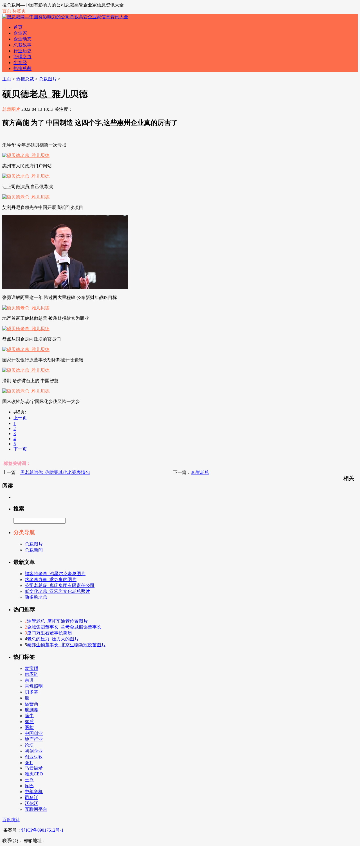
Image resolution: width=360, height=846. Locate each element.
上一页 (20, 417)
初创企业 (34, 751)
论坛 (29, 745)
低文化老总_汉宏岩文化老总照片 (57, 591)
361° (29, 762)
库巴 (29, 785)
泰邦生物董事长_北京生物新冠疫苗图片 (66, 644)
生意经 (20, 62)
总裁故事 (23, 44)
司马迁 (31, 797)
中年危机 (34, 791)
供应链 (31, 674)
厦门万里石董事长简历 (49, 633)
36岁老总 (200, 472)
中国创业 (34, 733)
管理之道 (23, 56)
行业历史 (23, 50)
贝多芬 (31, 692)
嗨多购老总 (36, 597)
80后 (29, 721)
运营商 (31, 703)
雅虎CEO (34, 773)
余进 (29, 680)
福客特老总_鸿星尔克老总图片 (55, 573)
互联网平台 (36, 809)
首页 (6, 10)
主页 (6, 78)
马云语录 (34, 768)
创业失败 (34, 757)
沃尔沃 (31, 803)
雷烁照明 (34, 686)
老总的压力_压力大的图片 (53, 638)
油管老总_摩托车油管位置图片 (57, 621)
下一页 (20, 449)
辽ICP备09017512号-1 (42, 830)
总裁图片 (48, 78)
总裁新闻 (34, 550)
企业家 (20, 33)
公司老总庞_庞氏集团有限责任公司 (59, 585)
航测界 (31, 709)
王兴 (29, 779)
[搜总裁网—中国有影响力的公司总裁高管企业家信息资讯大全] (65, 16)
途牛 (29, 715)
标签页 (19, 10)
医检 (29, 727)
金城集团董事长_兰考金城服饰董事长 (64, 627)
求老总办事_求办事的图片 (50, 579)
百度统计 (11, 819)
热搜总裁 (23, 68)
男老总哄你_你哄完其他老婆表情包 (55, 472)
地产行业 (34, 739)
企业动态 (23, 39)
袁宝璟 (31, 668)
